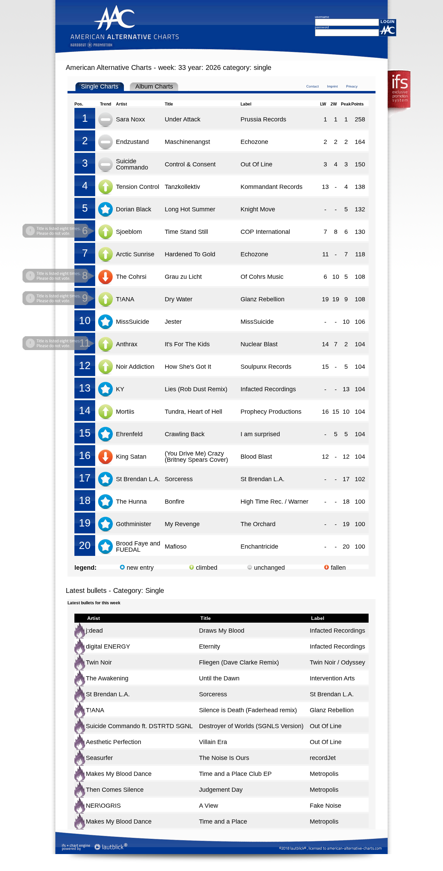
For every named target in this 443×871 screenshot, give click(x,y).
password (322, 27)
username (322, 17)
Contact (312, 86)
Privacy (352, 86)
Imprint (332, 86)
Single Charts (99, 86)
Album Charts (154, 86)
